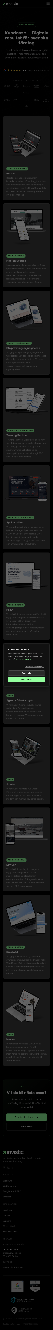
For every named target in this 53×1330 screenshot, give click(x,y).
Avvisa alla (26, 673)
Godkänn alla (26, 679)
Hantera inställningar (34, 666)
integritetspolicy (23, 659)
